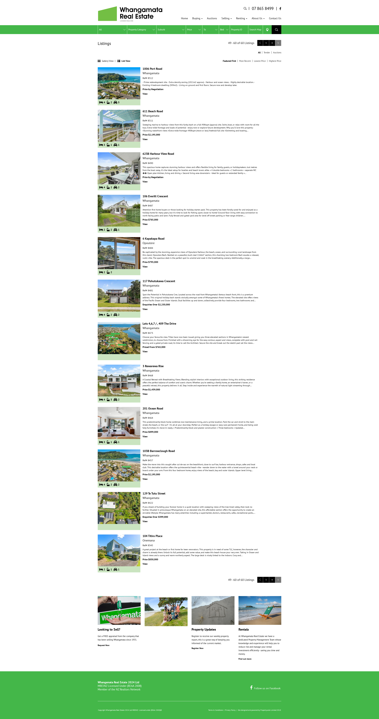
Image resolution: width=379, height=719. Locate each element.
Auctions (277, 52)
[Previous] (260, 43)
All (259, 52)
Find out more (245, 659)
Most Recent (245, 61)
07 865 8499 (263, 8)
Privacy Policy (230, 710)
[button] (197, 18)
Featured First (229, 61)
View (145, 93)
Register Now (197, 648)
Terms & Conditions (215, 710)
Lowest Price (260, 61)
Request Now (103, 645)
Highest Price (275, 61)
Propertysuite (265, 710)
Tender (267, 52)
